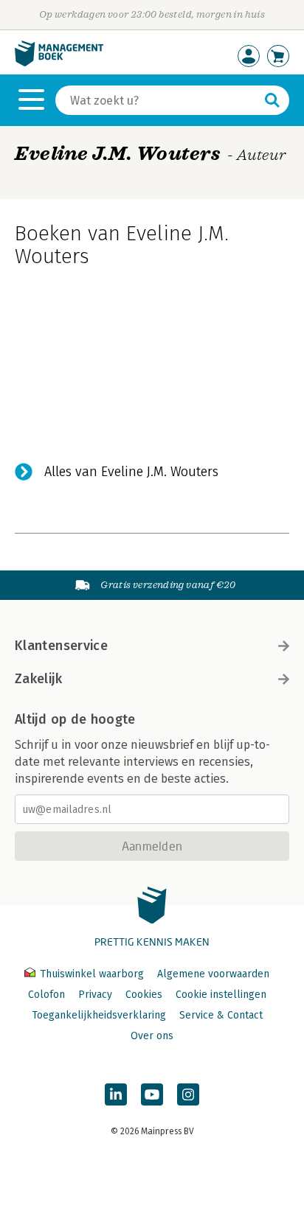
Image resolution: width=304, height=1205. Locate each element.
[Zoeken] (272, 100)
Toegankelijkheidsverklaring (99, 1015)
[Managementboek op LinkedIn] (116, 1094)
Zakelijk (38, 679)
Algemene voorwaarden (213, 974)
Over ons (152, 1036)
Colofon (46, 994)
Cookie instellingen (221, 994)
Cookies (143, 994)
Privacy (95, 994)
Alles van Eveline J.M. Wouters (131, 472)
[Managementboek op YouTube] (152, 1094)
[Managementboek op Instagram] (188, 1094)
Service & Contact (221, 1015)
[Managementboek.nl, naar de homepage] (59, 63)
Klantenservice (61, 646)
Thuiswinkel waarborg (92, 974)
